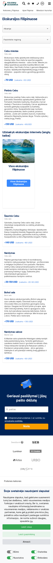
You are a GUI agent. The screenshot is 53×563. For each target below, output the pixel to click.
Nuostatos (15, 558)
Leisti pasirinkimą (26, 534)
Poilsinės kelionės (12, 481)
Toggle (10, 551)
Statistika (40, 552)
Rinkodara (40, 558)
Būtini (15, 552)
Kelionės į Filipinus (11, 10)
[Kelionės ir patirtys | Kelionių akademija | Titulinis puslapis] (12, 3)
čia (31, 521)
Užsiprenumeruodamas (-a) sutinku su (25, 419)
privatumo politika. (14, 421)
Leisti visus (26, 527)
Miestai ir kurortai (44, 10)
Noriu (26, 426)
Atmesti (26, 542)
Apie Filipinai (27, 10)
